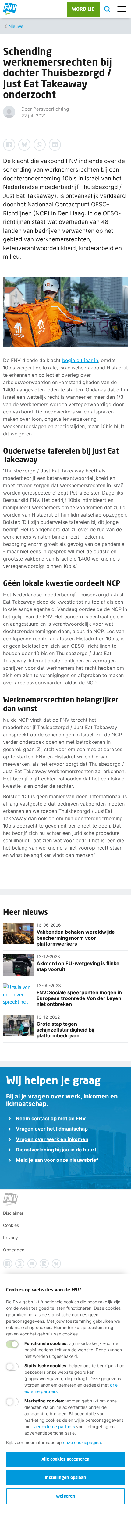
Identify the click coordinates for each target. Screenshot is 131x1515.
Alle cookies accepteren (65, 1458)
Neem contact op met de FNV (51, 1118)
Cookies (11, 1225)
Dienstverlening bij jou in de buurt (56, 1149)
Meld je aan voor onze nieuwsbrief (57, 1160)
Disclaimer (13, 1213)
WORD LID (83, 9)
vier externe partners (54, 1426)
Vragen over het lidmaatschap (52, 1129)
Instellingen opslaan (65, 1477)
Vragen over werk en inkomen (52, 1139)
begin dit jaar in (80, 360)
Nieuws (16, 26)
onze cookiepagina (82, 1442)
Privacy (10, 1237)
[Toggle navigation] (122, 9)
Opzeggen (13, 1249)
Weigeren (65, 1495)
